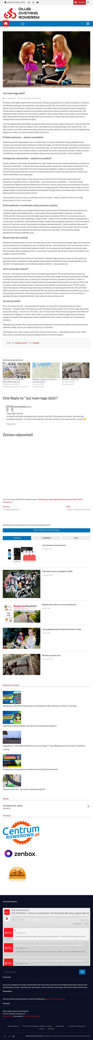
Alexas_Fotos (21, 343)
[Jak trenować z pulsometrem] (21, 545)
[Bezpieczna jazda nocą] (75, 370)
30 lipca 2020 (46, 608)
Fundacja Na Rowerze (77, 1026)
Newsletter (60, 1026)
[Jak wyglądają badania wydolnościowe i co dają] (21, 629)
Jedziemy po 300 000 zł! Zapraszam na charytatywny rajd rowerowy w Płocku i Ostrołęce (40, 706)
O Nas (41, 1029)
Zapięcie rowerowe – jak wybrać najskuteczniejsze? (24, 789)
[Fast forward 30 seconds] (22, 920)
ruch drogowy (36, 98)
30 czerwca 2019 (10, 98)
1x (17, 920)
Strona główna (13, 1026)
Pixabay (36, 343)
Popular (17, 538)
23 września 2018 (47, 575)
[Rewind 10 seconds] (13, 920)
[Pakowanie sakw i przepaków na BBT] (21, 571)
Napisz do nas (8, 1016)
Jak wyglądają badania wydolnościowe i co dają (61, 629)
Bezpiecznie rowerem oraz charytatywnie (59, 604)
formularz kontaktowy (31, 1016)
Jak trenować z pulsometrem (54, 545)
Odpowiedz (10, 424)
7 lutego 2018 (46, 633)
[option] (46, 934)
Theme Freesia (57, 1036)
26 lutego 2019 (46, 549)
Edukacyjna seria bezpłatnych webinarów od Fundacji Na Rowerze (30, 769)
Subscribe (77, 924)
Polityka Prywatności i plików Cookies (37, 1026)
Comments (46, 538)
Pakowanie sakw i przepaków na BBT (57, 571)
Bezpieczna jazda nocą (70, 379)
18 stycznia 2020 (47, 659)
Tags (76, 538)
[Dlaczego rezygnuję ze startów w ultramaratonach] (46, 370)
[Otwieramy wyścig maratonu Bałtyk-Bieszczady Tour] (16, 370)
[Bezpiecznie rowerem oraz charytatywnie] (21, 604)
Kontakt (51, 1029)
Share (86, 924)
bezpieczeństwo (25, 98)
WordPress (66, 1036)
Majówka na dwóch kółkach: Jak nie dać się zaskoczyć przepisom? (30, 726)
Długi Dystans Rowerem (35, 1036)
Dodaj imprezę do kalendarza (46, 530)
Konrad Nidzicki (20, 407)
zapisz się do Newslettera (55, 999)
